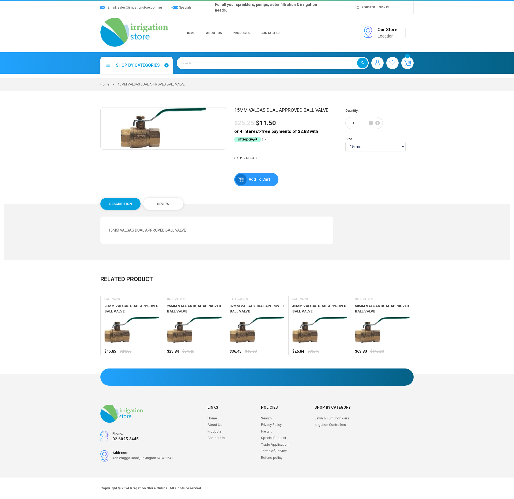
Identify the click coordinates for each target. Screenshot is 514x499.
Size (348, 139)
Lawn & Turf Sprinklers (332, 418)
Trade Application (275, 444)
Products (241, 33)
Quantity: (351, 111)
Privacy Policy (271, 425)
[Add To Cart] (109, 367)
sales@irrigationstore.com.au (140, 7)
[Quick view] (121, 367)
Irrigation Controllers (330, 425)
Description (120, 204)
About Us (214, 33)
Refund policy (271, 458)
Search (266, 418)
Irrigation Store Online (149, 488)
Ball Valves (113, 299)
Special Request (273, 438)
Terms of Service (274, 451)
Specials (185, 7)
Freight (266, 431)
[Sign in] (377, 63)
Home (190, 33)
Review (163, 204)
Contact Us (270, 33)
